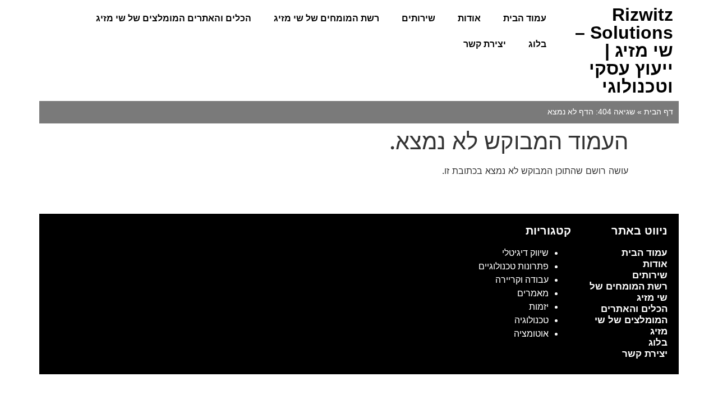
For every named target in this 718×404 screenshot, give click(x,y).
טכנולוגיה (531, 320)
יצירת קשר (484, 44)
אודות (469, 18)
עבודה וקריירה (522, 279)
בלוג (537, 44)
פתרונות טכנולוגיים (513, 266)
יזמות (539, 306)
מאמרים (533, 293)
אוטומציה (531, 333)
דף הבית (658, 112)
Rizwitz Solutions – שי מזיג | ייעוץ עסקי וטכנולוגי (624, 50)
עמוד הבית (524, 18)
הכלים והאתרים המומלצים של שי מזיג (173, 18)
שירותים (418, 18)
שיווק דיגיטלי (525, 253)
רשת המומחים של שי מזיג (326, 18)
